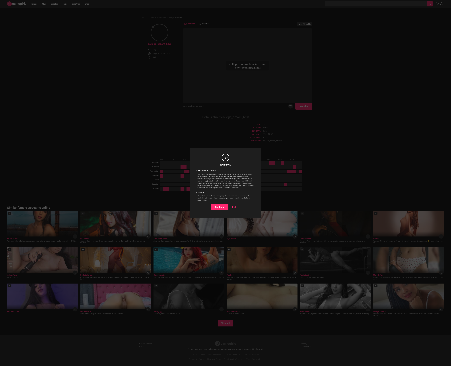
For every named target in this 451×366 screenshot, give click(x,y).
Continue (219, 207)
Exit (234, 207)
